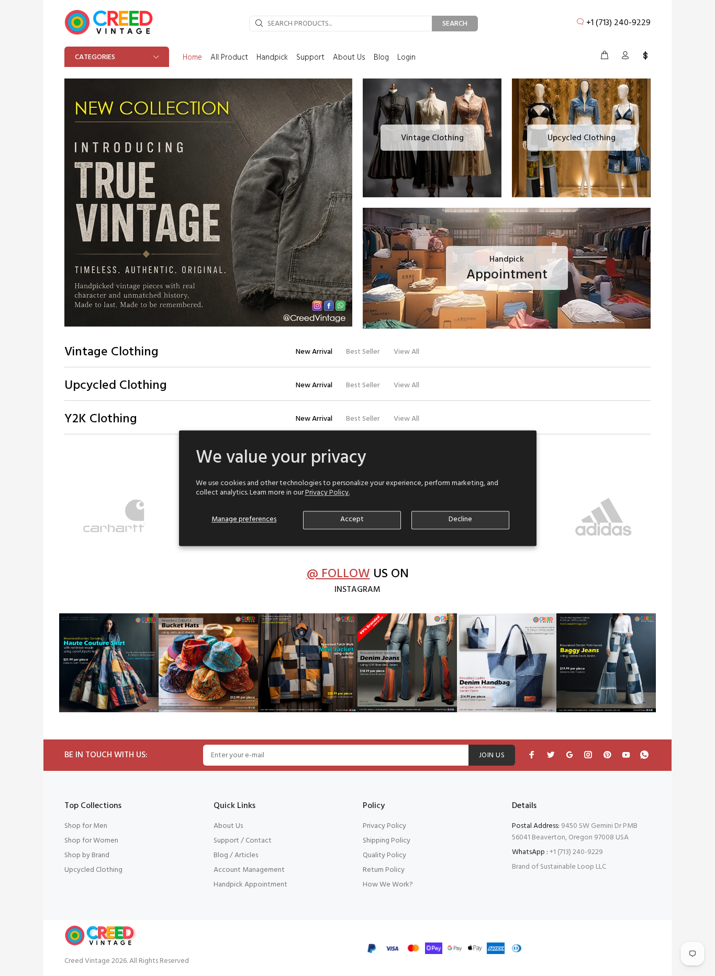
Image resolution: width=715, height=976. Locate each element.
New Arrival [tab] (314, 352)
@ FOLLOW (338, 574)
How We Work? (388, 885)
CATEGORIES (95, 57)
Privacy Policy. (327, 493)
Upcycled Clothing (93, 870)
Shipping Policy (386, 841)
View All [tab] (406, 352)
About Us (228, 826)
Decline (460, 519)
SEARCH (454, 24)
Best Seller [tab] (363, 352)
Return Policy (384, 870)
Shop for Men (85, 826)
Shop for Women (91, 841)
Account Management (249, 870)
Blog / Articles (236, 855)
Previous (74, 519)
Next (641, 519)
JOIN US (492, 755)
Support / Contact (243, 841)
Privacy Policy (384, 826)
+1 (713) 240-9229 (618, 23)
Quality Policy (384, 855)
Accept (352, 519)
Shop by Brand (86, 855)
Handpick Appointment (250, 885)
